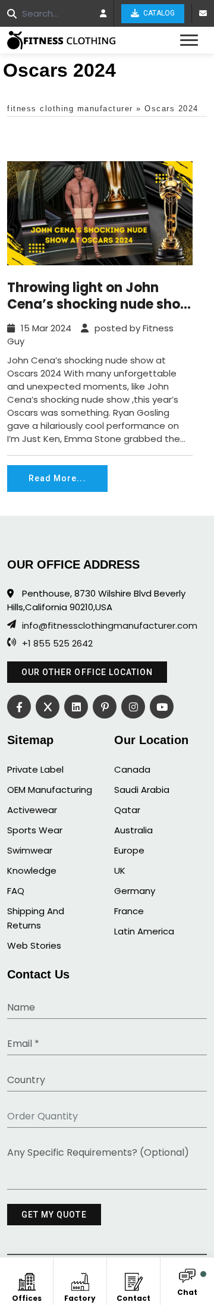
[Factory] (80, 1279)
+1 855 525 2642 (57, 644)
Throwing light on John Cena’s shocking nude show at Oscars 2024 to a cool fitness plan (99, 296)
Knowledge (31, 870)
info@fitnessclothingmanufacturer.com (109, 626)
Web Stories (34, 945)
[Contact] (133, 1279)
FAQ (15, 890)
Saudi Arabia (141, 789)
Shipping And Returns (35, 918)
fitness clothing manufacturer (70, 108)
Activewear (32, 810)
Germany (134, 890)
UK (119, 870)
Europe (129, 850)
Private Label (35, 769)
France (129, 911)
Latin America (144, 931)
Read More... (57, 478)
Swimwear (29, 850)
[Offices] (26, 1279)
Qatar (127, 810)
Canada (132, 769)
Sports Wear (34, 830)
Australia (133, 830)
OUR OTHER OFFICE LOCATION (87, 672)
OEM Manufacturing (49, 789)
